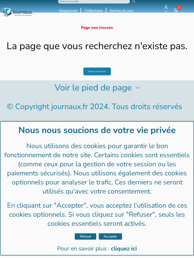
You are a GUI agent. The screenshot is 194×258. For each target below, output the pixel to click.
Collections (93, 10)
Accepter (110, 236)
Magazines (68, 10)
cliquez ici (124, 248)
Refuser (85, 236)
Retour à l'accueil (97, 71)
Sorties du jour (122, 10)
